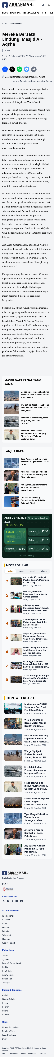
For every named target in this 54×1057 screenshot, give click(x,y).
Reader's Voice (8, 1031)
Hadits (5, 967)
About (4, 1054)
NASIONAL (15, 13)
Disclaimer (32, 1054)
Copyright (42, 1054)
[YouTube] (17, 901)
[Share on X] (12, 69)
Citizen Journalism (10, 1027)
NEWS (5, 13)
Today (10, 571)
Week (21, 571)
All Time (44, 571)
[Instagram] (12, 901)
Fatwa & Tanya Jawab (11, 963)
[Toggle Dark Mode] (49, 4)
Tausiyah (6, 983)
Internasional (8, 916)
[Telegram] (21, 901)
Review (5, 1003)
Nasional (6, 920)
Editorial (5, 931)
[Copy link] (34, 69)
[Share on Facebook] (5, 69)
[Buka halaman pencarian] (43, 5)
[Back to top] (48, 1051)
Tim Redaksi (13, 1054)
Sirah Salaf (7, 979)
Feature (5, 927)
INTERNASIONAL (31, 13)
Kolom (5, 1011)
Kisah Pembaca (9, 1035)
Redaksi (5, 1015)
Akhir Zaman (8, 975)
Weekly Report (8, 943)
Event (4, 1039)
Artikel (5, 995)
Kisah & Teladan (9, 999)
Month (32, 571)
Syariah (5, 959)
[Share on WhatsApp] (19, 69)
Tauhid (5, 956)
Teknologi (6, 935)
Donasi (23, 1054)
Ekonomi (6, 939)
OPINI (44, 13)
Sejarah (5, 1007)
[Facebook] (8, 901)
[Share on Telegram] (26, 69)
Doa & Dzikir (7, 971)
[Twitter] (3, 901)
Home (4, 24)
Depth (4, 923)
